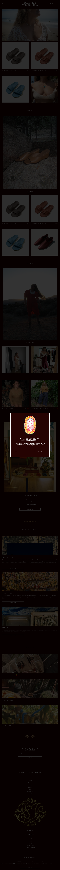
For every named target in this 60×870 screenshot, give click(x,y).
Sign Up (40, 451)
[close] (48, 414)
